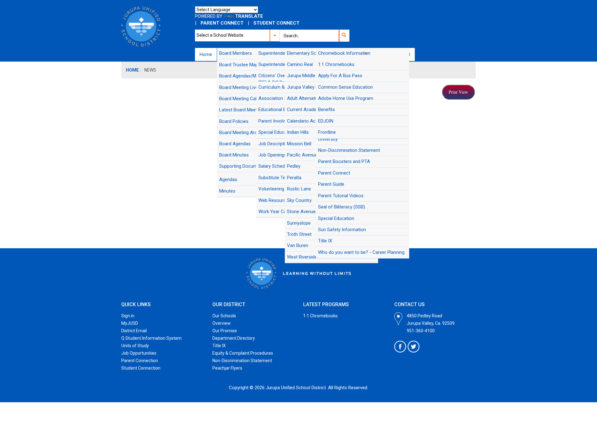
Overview (221, 323)
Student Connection (140, 368)
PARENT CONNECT (222, 23)
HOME (132, 70)
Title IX (219, 345)
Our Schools (224, 315)
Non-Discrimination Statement (242, 360)
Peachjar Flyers (227, 368)
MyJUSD (129, 323)
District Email (134, 330)
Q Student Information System (151, 338)
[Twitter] (413, 346)
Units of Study (135, 345)
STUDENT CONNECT (276, 23)
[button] (344, 36)
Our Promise (224, 330)
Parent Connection (139, 360)
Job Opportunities (138, 353)
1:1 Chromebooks (320, 315)
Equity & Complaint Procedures (242, 353)
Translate (249, 16)
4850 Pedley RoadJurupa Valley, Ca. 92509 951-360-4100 (431, 323)
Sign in (127, 315)
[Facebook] (400, 346)
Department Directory (233, 338)
